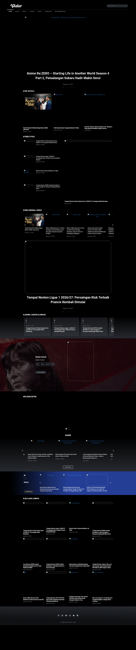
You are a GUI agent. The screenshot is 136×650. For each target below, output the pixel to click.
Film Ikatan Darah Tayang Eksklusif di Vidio (66, 128)
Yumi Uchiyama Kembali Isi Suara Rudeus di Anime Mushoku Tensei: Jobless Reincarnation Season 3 (67, 456)
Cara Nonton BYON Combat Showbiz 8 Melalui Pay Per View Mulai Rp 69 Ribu (32, 565)
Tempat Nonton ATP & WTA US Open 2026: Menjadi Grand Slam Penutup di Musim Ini (55, 599)
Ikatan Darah (40, 357)
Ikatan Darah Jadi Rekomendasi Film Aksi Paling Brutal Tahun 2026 (79, 565)
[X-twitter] (70, 615)
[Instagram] (58, 615)
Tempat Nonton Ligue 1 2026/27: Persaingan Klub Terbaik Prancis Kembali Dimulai (48, 158)
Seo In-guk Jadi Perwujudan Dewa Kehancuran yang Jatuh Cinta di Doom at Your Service (73, 489)
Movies (17, 11)
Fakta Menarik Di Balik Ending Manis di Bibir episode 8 (35, 128)
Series (24, 11)
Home (10, 11)
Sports (39, 11)
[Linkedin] (77, 615)
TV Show (31, 11)
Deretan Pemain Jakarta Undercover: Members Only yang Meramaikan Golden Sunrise (98, 127)
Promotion (48, 11)
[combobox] (117, 5)
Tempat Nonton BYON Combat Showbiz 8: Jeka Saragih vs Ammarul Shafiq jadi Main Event (48, 186)
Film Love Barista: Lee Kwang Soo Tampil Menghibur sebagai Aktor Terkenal (102, 599)
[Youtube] (73, 615)
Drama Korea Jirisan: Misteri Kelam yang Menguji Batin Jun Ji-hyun (96, 489)
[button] (25, 225)
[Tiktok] (62, 615)
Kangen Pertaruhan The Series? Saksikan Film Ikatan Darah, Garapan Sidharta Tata (78, 598)
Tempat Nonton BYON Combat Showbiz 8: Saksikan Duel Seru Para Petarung (55, 565)
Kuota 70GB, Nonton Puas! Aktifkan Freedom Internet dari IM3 (33, 598)
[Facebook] (66, 615)
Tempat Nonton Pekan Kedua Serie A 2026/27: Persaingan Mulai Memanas (46, 141)
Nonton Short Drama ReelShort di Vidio (47, 171)
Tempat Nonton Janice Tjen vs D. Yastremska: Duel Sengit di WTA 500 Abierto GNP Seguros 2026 (102, 565)
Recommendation (60, 11)
